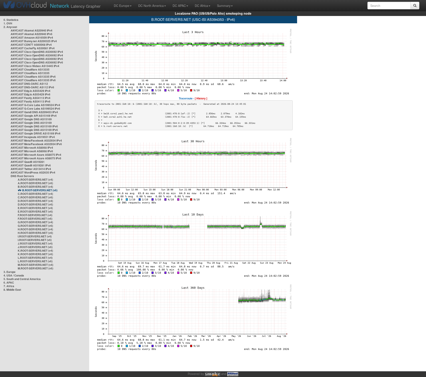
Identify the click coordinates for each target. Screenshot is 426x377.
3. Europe (10, 272)
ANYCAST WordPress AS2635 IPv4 (33, 172)
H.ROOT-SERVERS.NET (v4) (35, 229)
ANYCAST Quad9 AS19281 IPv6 (31, 165)
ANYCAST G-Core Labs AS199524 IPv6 (35, 109)
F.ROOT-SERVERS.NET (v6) (35, 219)
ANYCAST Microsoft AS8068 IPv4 (32, 148)
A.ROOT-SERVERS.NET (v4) (35, 180)
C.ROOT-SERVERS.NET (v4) (35, 194)
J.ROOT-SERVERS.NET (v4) (35, 243)
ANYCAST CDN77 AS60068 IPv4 (31, 45)
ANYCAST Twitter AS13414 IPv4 (31, 169)
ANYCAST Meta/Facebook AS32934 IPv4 (36, 140)
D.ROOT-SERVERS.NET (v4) (35, 201)
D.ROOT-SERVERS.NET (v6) (35, 204)
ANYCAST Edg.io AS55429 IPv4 (30, 91)
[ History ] (201, 98)
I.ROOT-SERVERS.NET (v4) (35, 236)
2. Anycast (10, 27)
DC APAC (179, 5)
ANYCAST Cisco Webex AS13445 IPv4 (35, 66)
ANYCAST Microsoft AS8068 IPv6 (32, 151)
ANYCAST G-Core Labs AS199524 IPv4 (35, 105)
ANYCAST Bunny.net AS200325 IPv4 (34, 41)
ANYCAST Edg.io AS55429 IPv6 (30, 94)
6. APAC (9, 282)
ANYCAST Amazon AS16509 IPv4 (32, 37)
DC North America (151, 5)
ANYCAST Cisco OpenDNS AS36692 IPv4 (37, 52)
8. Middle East (12, 290)
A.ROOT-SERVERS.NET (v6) (35, 183)
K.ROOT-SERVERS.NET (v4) (35, 251)
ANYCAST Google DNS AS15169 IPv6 (34, 126)
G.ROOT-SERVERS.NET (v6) (35, 226)
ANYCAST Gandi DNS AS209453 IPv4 (34, 112)
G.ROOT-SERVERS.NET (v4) (35, 222)
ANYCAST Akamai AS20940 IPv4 (31, 30)
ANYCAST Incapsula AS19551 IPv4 (33, 137)
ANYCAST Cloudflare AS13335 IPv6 (33, 77)
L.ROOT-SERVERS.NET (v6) (35, 261)
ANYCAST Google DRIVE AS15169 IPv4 (35, 133)
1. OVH (8, 23)
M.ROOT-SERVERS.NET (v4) (35, 265)
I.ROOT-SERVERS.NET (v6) (35, 240)
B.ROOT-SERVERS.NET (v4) (35, 187)
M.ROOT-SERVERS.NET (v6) (35, 268)
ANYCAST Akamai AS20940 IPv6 (31, 34)
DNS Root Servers (22, 176)
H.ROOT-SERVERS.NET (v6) (35, 233)
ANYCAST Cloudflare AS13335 (30, 69)
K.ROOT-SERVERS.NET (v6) (35, 254)
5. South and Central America (22, 279)
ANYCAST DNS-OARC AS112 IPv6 (32, 87)
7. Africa (9, 286)
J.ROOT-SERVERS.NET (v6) (35, 247)
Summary (224, 5)
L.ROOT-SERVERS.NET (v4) (35, 258)
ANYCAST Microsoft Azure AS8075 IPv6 (36, 158)
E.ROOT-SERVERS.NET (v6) (35, 211)
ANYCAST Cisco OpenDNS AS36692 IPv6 (37, 59)
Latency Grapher (75, 5)
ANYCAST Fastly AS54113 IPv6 (30, 101)
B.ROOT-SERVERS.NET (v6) (39, 190)
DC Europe (121, 5)
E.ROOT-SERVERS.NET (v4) (35, 208)
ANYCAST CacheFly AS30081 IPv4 (33, 48)
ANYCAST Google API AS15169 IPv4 (34, 116)
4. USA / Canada (14, 275)
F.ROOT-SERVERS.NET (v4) (35, 215)
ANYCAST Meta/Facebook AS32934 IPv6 (36, 144)
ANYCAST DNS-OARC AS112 (29, 84)
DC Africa (201, 5)
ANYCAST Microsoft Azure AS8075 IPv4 (36, 155)
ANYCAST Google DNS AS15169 (31, 119)
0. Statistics (11, 20)
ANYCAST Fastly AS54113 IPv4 (30, 98)
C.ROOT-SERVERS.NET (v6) (35, 197)
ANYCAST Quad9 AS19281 (28, 162)
